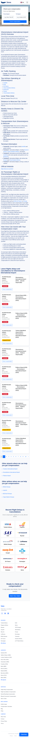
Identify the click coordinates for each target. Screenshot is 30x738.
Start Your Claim (15, 596)
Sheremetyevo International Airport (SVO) (21, 279)
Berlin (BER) (3, 666)
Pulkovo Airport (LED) (21, 313)
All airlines (3, 643)
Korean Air (6, 89)
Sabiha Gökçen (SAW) (6, 655)
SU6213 (4, 352)
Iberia (16, 625)
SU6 (3, 406)
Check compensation (15, 21)
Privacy (11, 735)
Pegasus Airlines (4, 625)
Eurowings (17, 634)
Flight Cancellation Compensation (8, 691)
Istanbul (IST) (4, 652)
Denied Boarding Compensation (8, 694)
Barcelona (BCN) (4, 673)
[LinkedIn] (8, 613)
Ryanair (2, 627)
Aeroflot (5, 82)
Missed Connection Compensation (8, 696)
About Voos (3, 716)
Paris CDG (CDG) (5, 659)
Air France (6, 86)
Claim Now (24, 734)
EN (23, 2)
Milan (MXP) (3, 677)
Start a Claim (4, 698)
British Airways (4, 636)
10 (25, 456)
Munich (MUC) (4, 668)
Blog (2, 708)
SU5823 (4, 334)
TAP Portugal (18, 627)
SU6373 (4, 280)
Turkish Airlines (4, 622)
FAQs (2, 711)
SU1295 (4, 298)
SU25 (3, 316)
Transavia (17, 636)
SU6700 (4, 388)
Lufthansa (3, 634)
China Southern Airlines (9, 87)
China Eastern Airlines (8, 93)
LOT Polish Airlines (19, 640)
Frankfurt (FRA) (4, 664)
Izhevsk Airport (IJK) (21, 295)
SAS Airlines (17, 629)
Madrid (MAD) (4, 670)
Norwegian (3, 640)
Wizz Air (2, 631)
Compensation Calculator (6, 706)
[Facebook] (5, 613)
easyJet (2, 629)
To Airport (18, 14)
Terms (2, 723)
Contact (2, 718)
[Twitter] (2, 613)
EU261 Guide (4, 704)
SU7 (3, 370)
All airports (3, 679)
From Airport (6, 14)
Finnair (5, 91)
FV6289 (4, 423)
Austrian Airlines (18, 638)
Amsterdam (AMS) (5, 661)
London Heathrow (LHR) (6, 657)
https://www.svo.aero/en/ (7, 168)
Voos (8, 2)
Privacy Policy (4, 721)
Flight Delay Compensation (7, 689)
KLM (4, 84)
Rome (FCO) (4, 675)
